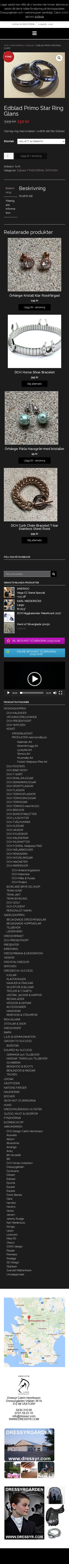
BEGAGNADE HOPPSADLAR (24, 923)
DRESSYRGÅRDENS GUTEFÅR (23, 1109)
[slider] (31, 693)
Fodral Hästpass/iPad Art (32, 761)
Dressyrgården (15, 1167)
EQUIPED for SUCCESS (18, 1050)
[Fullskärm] (60, 693)
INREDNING (11, 949)
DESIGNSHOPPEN (15, 708)
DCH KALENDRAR (17, 838)
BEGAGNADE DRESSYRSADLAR (26, 919)
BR (8, 1159)
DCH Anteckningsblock (26, 870)
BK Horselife (14, 1155)
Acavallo (12, 1135)
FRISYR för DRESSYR (16, 962)
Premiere (12, 1254)
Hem (6, 45)
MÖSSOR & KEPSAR (19, 1003)
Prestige (11, 1258)
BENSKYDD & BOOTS (20, 1066)
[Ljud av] (55, 693)
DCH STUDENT (16, 906)
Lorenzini (12, 1234)
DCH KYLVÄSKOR (17, 833)
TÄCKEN (12, 1074)
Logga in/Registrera (23, 24)
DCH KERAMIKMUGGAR (21, 782)
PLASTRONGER (16, 979)
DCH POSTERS (16, 766)
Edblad (30, 45)
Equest (11, 1187)
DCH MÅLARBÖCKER (20, 849)
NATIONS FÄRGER (15, 1087)
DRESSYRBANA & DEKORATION (23, 953)
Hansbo (11, 1202)
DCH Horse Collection (20, 1163)
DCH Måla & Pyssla (23, 878)
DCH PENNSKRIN (17, 853)
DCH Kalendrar (21, 874)
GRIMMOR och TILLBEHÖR (23, 1054)
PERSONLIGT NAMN (19, 910)
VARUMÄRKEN (17, 45)
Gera (9, 1198)
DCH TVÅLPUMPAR (18, 822)
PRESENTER (11, 944)
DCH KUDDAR (15, 826)
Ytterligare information (10, 206)
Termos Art (23, 753)
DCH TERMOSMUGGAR (21, 798)
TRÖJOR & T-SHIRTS (19, 991)
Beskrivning (10, 190)
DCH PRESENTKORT (19, 721)
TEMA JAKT (14, 894)
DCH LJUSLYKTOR (18, 818)
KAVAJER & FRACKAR (20, 983)
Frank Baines (14, 1194)
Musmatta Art (25, 757)
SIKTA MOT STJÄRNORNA (20, 1100)
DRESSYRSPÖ (12, 1028)
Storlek (9, 141)
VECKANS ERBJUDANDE (22, 717)
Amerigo (12, 1147)
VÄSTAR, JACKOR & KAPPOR (24, 995)
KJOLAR (11, 975)
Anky (10, 1151)
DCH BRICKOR (15, 810)
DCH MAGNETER (17, 861)
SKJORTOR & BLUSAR (20, 987)
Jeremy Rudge (15, 1218)
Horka (10, 1210)
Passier (11, 1250)
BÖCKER (9, 1096)
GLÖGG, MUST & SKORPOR (21, 1113)
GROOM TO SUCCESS (18, 1041)
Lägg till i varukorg (31, 156)
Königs (11, 1226)
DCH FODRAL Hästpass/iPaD (24, 845)
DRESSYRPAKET (14, 936)
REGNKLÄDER (15, 999)
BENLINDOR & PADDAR (21, 1070)
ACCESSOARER (16, 1007)
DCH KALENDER (17, 713)
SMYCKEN (51, 170)
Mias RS (11, 1238)
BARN (7, 1032)
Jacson (11, 1214)
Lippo (10, 1230)
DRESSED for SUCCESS (18, 970)
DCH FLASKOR (16, 790)
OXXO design (15, 1246)
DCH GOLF (13, 902)
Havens (11, 1206)
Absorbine (13, 1143)
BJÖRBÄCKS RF (14, 1122)
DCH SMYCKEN (16, 725)
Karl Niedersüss (16, 1222)
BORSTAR (13, 1045)
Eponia (11, 1182)
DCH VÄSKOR (15, 830)
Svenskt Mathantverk (19, 1270)
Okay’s (11, 1242)
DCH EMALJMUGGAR (20, 778)
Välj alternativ (34, 383)
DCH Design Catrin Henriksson (25, 1131)
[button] (34, 679)
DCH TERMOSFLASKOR (21, 794)
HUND (8, 1105)
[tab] (10, 190)
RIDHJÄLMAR (12, 1019)
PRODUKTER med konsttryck (29, 737)
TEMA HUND (14, 890)
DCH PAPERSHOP (17, 865)
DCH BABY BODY (17, 770)
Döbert (11, 1174)
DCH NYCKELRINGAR (20, 857)
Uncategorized (15, 1274)
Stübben (12, 1266)
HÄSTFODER (12, 1083)
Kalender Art (24, 742)
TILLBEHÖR (14, 927)
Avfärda (39, 16)
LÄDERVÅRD (14, 931)
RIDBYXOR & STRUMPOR (22, 1015)
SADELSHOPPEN (14, 915)
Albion (11, 1139)
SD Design (13, 1262)
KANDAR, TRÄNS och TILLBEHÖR (27, 1058)
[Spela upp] (8, 693)
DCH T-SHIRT (15, 774)
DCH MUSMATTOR (18, 841)
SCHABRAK (14, 1062)
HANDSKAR (14, 1011)
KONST (11, 728)
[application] (34, 679)
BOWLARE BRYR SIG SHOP (23, 886)
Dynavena (13, 1171)
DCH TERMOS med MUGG (23, 806)
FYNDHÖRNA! (35, 170)
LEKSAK (8, 1079)
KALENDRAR (11, 1092)
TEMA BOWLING (17, 898)
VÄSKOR (9, 957)
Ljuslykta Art (24, 750)
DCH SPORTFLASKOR (20, 786)
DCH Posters (19, 882)
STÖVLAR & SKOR (15, 1023)
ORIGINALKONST (22, 733)
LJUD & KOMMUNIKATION (20, 1036)
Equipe (11, 1190)
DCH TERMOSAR (17, 802)
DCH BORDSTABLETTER (22, 814)
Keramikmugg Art (27, 745)
